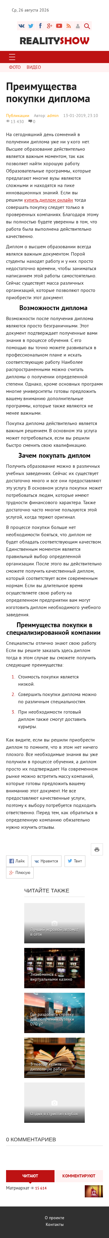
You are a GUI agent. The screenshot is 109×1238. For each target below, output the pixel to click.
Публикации (17, 116)
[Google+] (59, 25)
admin (53, 116)
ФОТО (15, 68)
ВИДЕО (34, 68)
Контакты (55, 1224)
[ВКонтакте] (21, 25)
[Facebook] (40, 25)
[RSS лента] (68, 25)
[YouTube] (49, 25)
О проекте (54, 1218)
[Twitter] (30, 25)
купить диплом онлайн (48, 200)
